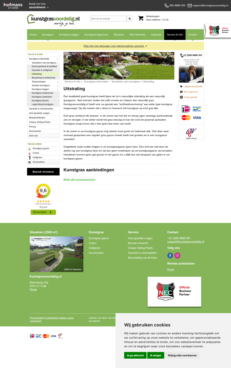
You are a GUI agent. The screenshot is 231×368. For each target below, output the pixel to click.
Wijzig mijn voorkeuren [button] (182, 355)
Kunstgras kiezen (40, 100)
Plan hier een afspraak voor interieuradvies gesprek (114, 46)
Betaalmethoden (37, 117)
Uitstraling (37, 74)
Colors (36, 153)
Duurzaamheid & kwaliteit (44, 66)
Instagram (177, 255)
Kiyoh (170, 269)
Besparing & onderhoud (43, 77)
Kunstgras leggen (69, 34)
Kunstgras (46, 36)
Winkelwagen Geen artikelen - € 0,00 (157, 18)
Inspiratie (156, 34)
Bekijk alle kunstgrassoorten (79, 179)
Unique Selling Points (39, 122)
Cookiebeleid (51, 318)
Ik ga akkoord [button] (135, 355)
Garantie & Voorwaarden (41, 108)
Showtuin (119, 34)
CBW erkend (191, 132)
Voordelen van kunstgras (44, 63)
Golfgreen (37, 157)
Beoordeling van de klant (142, 257)
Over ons (33, 135)
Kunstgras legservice (96, 34)
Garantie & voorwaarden (142, 252)
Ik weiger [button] (155, 355)
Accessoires (39, 162)
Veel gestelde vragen (39, 113)
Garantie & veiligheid (42, 70)
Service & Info (173, 36)
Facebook (170, 255)
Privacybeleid (37, 318)
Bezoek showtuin (43, 171)
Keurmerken (35, 131)
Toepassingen (39, 81)
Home (33, 34)
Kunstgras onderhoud (42, 93)
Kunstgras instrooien (42, 97)
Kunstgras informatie (39, 59)
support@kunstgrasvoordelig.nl (185, 241)
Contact (191, 36)
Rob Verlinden (138, 34)
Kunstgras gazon (41, 148)
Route (33, 289)
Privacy (32, 126)
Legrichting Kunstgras (42, 104)
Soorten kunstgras (41, 85)
